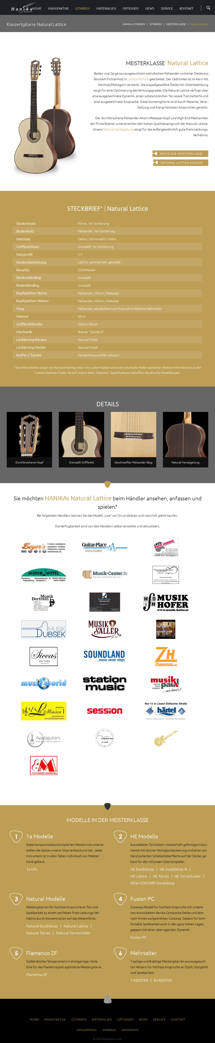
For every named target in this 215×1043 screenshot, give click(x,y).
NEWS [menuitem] (143, 1019)
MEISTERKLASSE (176, 24)
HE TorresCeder (187, 875)
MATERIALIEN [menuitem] (102, 1019)
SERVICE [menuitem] (159, 1019)
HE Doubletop (142, 869)
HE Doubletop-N (173, 869)
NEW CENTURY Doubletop (152, 882)
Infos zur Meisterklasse (181, 153)
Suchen (207, 7)
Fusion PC (138, 937)
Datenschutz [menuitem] (130, 1029)
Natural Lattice (76, 925)
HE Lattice (138, 875)
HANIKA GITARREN (134, 24)
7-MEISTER (139, 980)
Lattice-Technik (138, 79)
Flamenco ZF (36, 974)
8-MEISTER (163, 980)
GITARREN (155, 24)
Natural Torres (38, 932)
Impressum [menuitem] (109, 1029)
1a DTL (32, 869)
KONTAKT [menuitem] (178, 1019)
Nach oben (107, 999)
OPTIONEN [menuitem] (125, 1019)
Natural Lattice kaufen (182, 162)
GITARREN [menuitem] (79, 1019)
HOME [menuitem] (34, 1019)
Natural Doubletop (42, 925)
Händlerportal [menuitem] (87, 1029)
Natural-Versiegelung (118, 129)
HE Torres (161, 875)
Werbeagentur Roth (112, 1038)
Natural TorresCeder (73, 932)
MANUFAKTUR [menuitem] (55, 1019)
